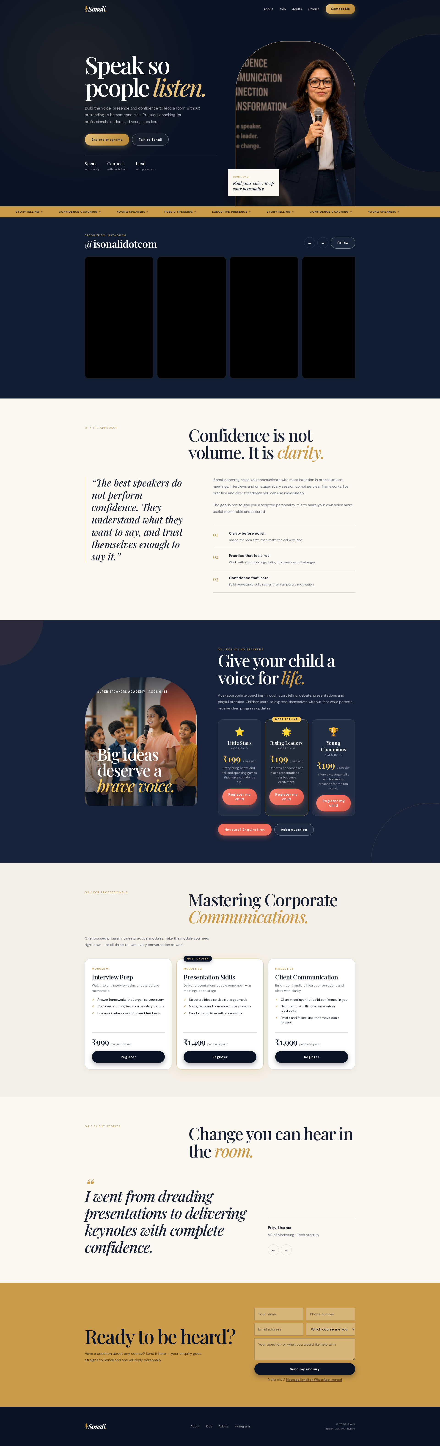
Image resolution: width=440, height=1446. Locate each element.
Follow (343, 243)
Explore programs (107, 139)
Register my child (239, 796)
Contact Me (340, 9)
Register (128, 1057)
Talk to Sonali (150, 139)
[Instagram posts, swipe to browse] (220, 318)
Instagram (242, 1426)
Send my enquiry (305, 1369)
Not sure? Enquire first (245, 829)
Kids (283, 9)
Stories (313, 9)
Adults (297, 9)
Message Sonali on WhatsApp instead (314, 1380)
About (268, 9)
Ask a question (294, 829)
